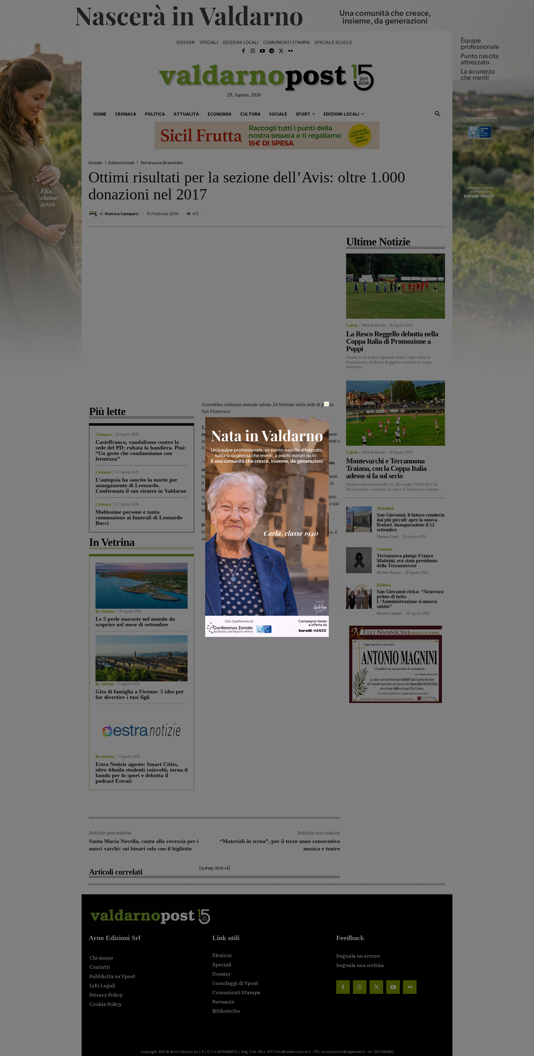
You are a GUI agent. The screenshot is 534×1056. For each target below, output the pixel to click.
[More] (439, 212)
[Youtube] (262, 51)
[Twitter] (281, 51)
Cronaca (103, 434)
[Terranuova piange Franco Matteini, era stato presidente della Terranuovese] (359, 560)
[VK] (410, 212)
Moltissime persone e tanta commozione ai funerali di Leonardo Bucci (138, 517)
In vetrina (104, 611)
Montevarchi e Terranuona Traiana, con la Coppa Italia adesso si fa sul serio (386, 468)
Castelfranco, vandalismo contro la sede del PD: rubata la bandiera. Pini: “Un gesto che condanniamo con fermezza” (140, 450)
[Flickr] (290, 51)
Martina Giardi (387, 536)
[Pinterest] (396, 212)
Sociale (95, 163)
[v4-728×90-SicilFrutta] (267, 135)
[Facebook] (243, 51)
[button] (437, 114)
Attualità (385, 508)
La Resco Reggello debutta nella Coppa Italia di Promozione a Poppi (392, 341)
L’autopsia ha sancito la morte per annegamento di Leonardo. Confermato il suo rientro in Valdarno (140, 485)
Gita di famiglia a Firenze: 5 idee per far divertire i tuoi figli (139, 694)
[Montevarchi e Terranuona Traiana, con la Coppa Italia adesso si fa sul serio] (395, 413)
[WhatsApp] (424, 212)
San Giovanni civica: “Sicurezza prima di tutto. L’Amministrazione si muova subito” (410, 599)
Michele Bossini (374, 325)
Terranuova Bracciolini (161, 163)
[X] (382, 212)
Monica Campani (121, 214)
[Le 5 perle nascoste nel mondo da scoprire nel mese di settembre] (141, 586)
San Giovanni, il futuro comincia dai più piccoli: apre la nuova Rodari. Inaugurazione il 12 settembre (410, 522)
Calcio (352, 325)
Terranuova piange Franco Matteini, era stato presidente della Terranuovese (407, 560)
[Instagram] (252, 51)
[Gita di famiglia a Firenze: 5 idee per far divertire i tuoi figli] (141, 658)
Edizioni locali (121, 163)
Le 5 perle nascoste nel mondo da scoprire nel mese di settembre (135, 622)
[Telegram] (271, 51)
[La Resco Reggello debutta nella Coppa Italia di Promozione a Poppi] (395, 286)
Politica (384, 585)
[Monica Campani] (94, 213)
